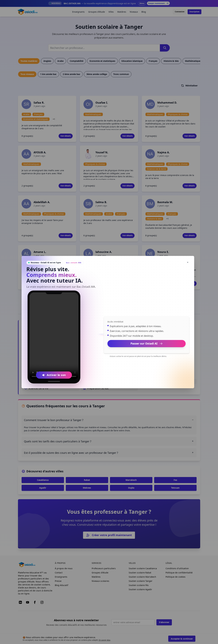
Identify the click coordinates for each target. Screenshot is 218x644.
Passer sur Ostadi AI (144, 343)
